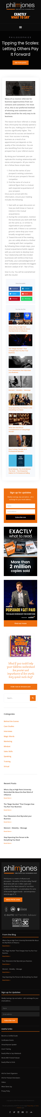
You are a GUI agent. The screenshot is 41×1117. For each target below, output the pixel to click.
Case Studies (9, 726)
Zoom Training (6, 1049)
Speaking (7, 756)
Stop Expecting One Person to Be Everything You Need (20, 409)
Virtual (6, 766)
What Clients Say (6, 1087)
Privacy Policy (5, 1091)
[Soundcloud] (31, 1112)
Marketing (8, 741)
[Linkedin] (18, 1112)
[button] (20, 27)
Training (7, 761)
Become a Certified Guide (9, 1036)
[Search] (33, 698)
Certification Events (7, 1040)
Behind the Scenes (11, 721)
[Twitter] (14, 1112)
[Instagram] (27, 1112)
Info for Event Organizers (9, 1073)
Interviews (8, 731)
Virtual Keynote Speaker (9, 1044)
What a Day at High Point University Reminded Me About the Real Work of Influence (19, 329)
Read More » (8, 798)
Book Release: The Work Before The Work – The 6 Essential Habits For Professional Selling (20, 471)
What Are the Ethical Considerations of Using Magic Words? (19, 430)
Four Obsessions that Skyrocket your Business (17, 961)
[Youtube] (23, 1112)
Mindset (7, 746)
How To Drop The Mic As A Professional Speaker (18, 450)
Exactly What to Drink (8, 1062)
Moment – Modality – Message (20, 390)
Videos (3, 1082)
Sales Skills (8, 751)
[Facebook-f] (10, 1112)
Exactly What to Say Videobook (11, 1053)
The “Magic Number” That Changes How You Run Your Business (18, 351)
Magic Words (9, 736)
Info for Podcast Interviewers (10, 1078)
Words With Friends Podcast (10, 1058)
